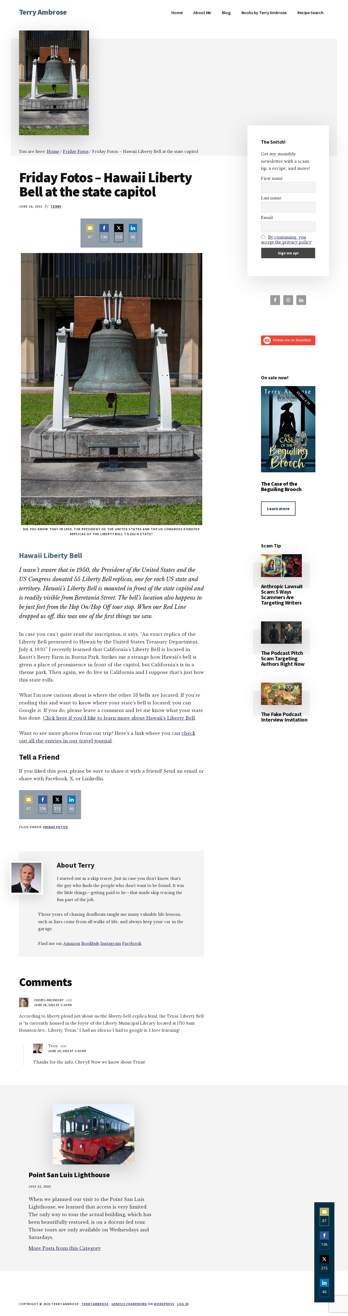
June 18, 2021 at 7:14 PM (53, 1005)
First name (272, 178)
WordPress (164, 1304)
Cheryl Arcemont (49, 1000)
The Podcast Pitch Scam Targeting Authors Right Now (283, 658)
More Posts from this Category (65, 1248)
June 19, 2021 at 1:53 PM (67, 1051)
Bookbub (90, 943)
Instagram (110, 943)
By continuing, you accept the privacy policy (286, 240)
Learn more (278, 508)
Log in (183, 1304)
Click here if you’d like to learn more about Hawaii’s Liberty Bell (119, 718)
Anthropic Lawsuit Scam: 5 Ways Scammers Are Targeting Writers (282, 594)
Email (267, 217)
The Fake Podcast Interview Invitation (284, 717)
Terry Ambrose (43, 12)
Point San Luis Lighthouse (69, 1174)
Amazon (71, 943)
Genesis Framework (129, 1304)
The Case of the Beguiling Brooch (281, 486)
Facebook (131, 943)
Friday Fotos (55, 827)
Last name (271, 198)
